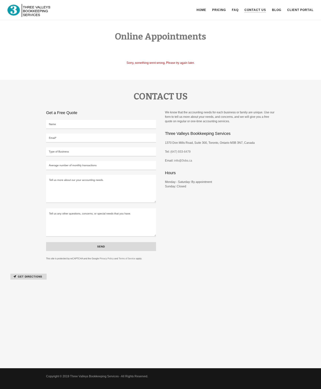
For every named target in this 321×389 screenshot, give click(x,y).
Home (201, 10)
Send (101, 246)
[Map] (160, 320)
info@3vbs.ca (183, 160)
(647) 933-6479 (180, 151)
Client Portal (300, 10)
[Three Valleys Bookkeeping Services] (28, 9)
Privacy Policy (107, 258)
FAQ (235, 10)
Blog (276, 10)
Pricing (219, 10)
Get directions (30, 276)
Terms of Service (127, 258)
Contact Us (255, 10)
